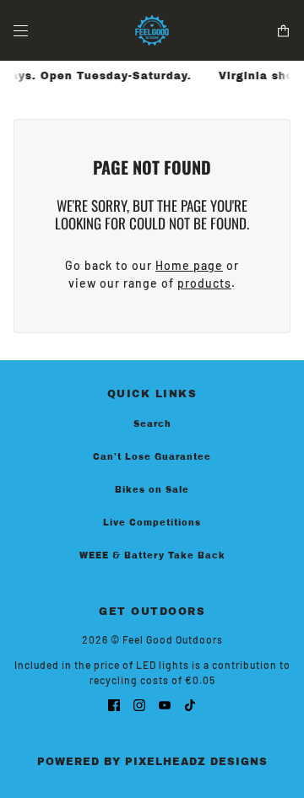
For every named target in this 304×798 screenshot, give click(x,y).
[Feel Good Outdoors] (152, 30)
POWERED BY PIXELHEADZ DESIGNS (152, 762)
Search (152, 424)
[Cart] (283, 31)
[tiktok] (190, 704)
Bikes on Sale (152, 489)
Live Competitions (152, 522)
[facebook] (114, 704)
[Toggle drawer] (21, 30)
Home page (189, 265)
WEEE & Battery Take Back (152, 555)
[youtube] (164, 704)
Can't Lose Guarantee (152, 456)
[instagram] (139, 704)
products (204, 283)
